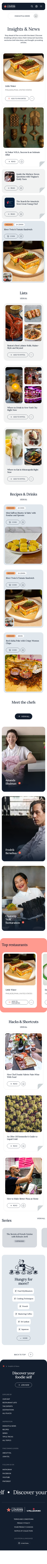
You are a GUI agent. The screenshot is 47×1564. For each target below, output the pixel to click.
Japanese (25, 1329)
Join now (25, 1385)
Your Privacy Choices (23, 1527)
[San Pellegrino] (34, 1511)
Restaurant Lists (10, 1402)
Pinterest (7, 1481)
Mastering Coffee (25, 1314)
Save (21, 161)
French (25, 1306)
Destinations (8, 1410)
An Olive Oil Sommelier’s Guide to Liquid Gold (22, 1137)
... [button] (31, 355)
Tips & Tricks (8, 1437)
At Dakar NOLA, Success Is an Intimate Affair (22, 153)
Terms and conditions (23, 1519)
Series (5, 1433)
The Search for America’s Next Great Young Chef (27, 202)
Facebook (7, 1473)
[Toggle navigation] (41, 6)
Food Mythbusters (25, 1291)
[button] (32, 6)
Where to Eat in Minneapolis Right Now (22, 470)
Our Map (6, 1399)
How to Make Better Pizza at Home (22, 1199)
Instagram (7, 1469)
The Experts (8, 1406)
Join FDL (6, 1456)
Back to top (20, 1354)
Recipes (6, 1429)
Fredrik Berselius (11, 851)
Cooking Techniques (25, 1298)
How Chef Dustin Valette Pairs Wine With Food (23, 1075)
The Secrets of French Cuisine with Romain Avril (20, 1235)
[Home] (9, 6)
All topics (7, 1440)
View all (23, 298)
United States (25, 1543)
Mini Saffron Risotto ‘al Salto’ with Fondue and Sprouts (21, 514)
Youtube (6, 1477)
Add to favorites (18, 98)
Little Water (10, 86)
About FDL (7, 1453)
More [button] (32, 98)
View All (25, 716)
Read (13, 161)
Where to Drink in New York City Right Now (22, 408)
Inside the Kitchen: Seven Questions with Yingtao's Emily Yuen (27, 176)
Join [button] (36, 6)
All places (7, 1413)
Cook (12, 236)
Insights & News (22, 16)
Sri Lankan (25, 1321)
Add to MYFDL (19, 355)
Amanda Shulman (10, 781)
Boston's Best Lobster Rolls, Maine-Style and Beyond (23, 346)
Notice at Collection (23, 1531)
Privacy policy (23, 1523)
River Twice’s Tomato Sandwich (18, 229)
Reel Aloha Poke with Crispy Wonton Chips (22, 642)
